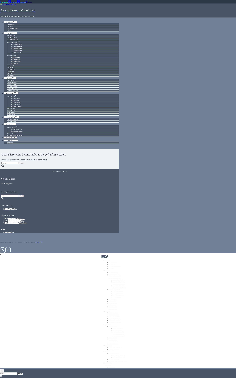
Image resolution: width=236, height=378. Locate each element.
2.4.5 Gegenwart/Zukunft (16, 52)
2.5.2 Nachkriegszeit (15, 59)
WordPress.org (8, 232)
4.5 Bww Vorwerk (11, 114)
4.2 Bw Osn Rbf (11, 108)
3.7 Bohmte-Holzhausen (12, 90)
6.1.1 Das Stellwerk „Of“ (16, 129)
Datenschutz (10, 142)
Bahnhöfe (107, 270)
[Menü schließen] (0, 254)
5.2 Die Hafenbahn (11, 121)
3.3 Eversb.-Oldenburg (12, 84)
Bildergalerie (10, 137)
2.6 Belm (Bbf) (10, 65)
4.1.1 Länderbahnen (15, 98)
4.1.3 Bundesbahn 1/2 (16, 102)
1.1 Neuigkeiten (10, 24)
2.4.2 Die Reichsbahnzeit (16, 46)
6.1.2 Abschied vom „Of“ (16, 131)
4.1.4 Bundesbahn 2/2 (16, 104)
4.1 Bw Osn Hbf (113, 326)
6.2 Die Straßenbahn (11, 133)
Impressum (7, 223)
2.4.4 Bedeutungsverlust (16, 50)
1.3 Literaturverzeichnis (12, 28)
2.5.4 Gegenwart (14, 63)
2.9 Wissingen (10, 71)
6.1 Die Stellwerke (114, 353)
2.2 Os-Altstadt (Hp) (12, 37)
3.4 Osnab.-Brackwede (12, 86)
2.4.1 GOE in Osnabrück (16, 44)
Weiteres (7, 209)
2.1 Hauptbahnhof (11, 35)
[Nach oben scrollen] (2, 250)
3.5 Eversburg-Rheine (12, 88)
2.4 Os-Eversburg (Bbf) (115, 278)
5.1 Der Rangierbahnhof (12, 119)
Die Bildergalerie (7, 183)
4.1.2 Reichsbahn (15, 100)
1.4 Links (9, 30)
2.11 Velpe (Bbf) (11, 75)
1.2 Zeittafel (10, 26)
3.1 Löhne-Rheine (11, 80)
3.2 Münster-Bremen (12, 82)
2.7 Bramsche (10, 67)
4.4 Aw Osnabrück (11, 112)
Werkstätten (8, 221)
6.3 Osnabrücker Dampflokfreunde (15, 135)
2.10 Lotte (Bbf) (10, 73)
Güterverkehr (108, 345)
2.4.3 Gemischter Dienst (16, 48)
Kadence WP (39, 242)
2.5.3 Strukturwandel (15, 61)
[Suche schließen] (2, 370)
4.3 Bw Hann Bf (11, 110)
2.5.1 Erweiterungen (15, 57)
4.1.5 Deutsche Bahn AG (16, 106)
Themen (107, 351)
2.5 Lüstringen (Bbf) (114, 289)
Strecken (107, 311)
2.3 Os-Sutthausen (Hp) (12, 39)
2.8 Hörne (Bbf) (10, 69)
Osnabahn (107, 260)
